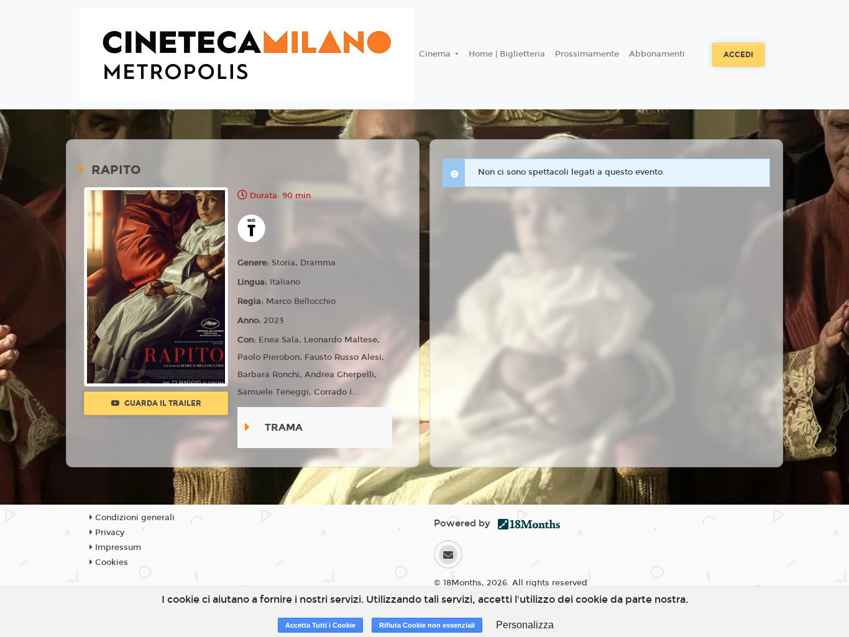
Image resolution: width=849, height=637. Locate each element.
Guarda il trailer (161, 403)
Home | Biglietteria (507, 54)
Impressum (117, 547)
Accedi (738, 54)
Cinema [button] (436, 54)
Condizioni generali (134, 518)
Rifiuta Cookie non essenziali (427, 625)
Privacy (108, 533)
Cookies (110, 562)
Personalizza (525, 625)
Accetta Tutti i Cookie (320, 625)
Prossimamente (587, 54)
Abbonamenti (657, 54)
